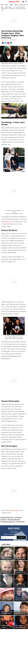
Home (2, 4)
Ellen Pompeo (18, 517)
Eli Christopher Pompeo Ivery (8, 521)
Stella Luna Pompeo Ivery (14, 519)
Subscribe (21, 537)
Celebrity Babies (8, 7)
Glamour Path (14, 2)
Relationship (22, 4)
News (6, 4)
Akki (15, 39)
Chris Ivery (3, 519)
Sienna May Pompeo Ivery (7, 517)
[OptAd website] (21, 117)
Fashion (11, 4)
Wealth (16, 4)
